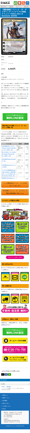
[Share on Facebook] (6, 374)
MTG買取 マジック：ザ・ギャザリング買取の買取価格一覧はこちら (15, 192)
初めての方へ (4, 6)
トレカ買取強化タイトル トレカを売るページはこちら (15, 184)
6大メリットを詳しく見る (15, 257)
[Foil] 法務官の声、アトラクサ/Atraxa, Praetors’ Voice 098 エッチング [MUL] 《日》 (9, 148)
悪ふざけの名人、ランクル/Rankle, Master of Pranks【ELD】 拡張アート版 (9, 154)
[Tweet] (2, 374)
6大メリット (18, 6)
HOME (3, 386)
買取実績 (11, 6)
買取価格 (9, 386)
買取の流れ (26, 6)
